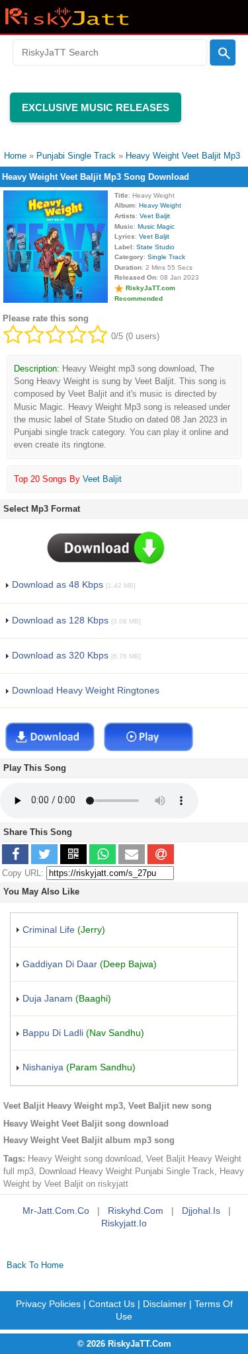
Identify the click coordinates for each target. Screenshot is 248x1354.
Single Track (166, 256)
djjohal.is (201, 1210)
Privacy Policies (48, 1303)
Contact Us (112, 1303)
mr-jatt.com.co (55, 1210)
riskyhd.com (135, 1210)
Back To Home (35, 1265)
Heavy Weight (160, 205)
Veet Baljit (155, 215)
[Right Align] (222, 53)
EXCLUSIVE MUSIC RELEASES (95, 107)
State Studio (155, 247)
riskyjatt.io (124, 1223)
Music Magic (156, 226)
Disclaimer (164, 1303)
